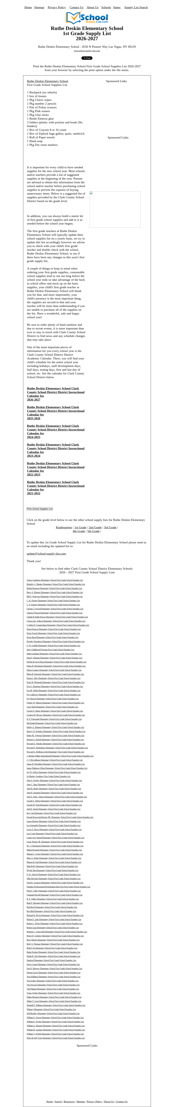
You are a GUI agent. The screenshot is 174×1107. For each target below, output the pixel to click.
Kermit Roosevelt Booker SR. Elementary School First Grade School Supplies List (60, 817)
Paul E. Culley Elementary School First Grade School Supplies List (54, 891)
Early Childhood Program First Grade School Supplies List (50, 649)
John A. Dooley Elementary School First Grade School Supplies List (54, 780)
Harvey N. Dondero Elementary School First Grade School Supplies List (56, 731)
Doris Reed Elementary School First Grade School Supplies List (52, 637)
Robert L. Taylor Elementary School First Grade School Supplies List (54, 923)
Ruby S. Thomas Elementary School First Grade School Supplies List (55, 944)
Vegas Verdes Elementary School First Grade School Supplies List (53, 993)
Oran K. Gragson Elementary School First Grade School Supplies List (55, 882)
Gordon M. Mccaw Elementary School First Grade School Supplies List (56, 715)
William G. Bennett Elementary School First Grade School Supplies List (56, 1026)
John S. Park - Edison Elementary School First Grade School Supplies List (57, 797)
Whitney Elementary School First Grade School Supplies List (51, 1009)
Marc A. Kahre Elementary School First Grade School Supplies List (54, 858)
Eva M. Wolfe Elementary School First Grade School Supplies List (53, 690)
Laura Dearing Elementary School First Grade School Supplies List (54, 821)
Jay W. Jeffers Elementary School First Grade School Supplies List (54, 772)
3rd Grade (110, 527)
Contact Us (76, 7)
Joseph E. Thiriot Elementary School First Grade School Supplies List (55, 801)
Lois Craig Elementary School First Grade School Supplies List (52, 833)
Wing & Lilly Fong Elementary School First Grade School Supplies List (56, 1038)
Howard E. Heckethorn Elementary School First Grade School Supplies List (57, 748)
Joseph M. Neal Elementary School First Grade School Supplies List (54, 805)
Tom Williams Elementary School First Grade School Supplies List (53, 977)
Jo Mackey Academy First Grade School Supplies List (48, 776)
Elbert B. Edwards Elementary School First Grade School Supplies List (55, 674)
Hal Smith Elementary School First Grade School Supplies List (52, 723)
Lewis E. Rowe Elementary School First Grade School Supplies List (54, 829)
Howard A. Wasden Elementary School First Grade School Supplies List (56, 743)
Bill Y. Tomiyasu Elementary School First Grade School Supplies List (55, 596)
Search (58, 1101)
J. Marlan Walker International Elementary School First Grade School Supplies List (60, 756)
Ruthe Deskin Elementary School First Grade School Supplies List (53, 952)
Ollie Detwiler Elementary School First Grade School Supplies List (54, 878)
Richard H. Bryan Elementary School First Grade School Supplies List (55, 915)
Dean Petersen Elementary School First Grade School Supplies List (54, 629)
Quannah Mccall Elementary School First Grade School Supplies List (54, 895)
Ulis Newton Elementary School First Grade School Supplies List (53, 985)
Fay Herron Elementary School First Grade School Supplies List (53, 699)
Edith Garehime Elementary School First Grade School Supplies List (54, 654)
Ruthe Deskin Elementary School (47, 81)
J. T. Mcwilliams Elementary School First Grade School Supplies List (55, 760)
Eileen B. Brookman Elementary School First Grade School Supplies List (56, 666)
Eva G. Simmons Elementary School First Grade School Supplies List (55, 686)
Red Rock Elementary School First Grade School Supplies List (52, 907)
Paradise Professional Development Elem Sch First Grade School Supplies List (58, 887)
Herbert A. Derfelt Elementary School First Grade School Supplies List (55, 739)
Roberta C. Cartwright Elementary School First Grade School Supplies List (57, 932)
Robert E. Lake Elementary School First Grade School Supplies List (54, 919)
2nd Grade (95, 527)
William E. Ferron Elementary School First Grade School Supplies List (55, 1017)
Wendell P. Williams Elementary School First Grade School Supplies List (56, 1005)
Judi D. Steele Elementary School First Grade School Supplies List (53, 809)
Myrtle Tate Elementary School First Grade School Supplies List (52, 870)
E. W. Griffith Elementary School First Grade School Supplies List (53, 645)
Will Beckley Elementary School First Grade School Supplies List (53, 1013)
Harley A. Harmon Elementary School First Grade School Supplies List (55, 727)
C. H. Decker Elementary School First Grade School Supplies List (53, 600)
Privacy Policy (57, 7)
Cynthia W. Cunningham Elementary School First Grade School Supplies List (58, 625)
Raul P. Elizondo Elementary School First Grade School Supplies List (55, 903)
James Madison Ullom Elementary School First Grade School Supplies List (57, 768)
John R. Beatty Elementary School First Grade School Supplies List (54, 788)
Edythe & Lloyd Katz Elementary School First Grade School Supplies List (56, 662)
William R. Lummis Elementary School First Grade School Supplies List (56, 1030)
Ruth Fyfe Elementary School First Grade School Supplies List (52, 948)
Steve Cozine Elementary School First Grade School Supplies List (53, 964)
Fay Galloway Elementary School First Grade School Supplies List (54, 694)
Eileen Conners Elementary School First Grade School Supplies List (54, 670)
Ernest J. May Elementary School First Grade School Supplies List (53, 678)
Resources (69, 1101)
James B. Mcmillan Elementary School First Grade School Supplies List (56, 764)
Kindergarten (64, 527)
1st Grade (80, 527)
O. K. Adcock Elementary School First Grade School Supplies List (53, 874)
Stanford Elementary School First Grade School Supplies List (51, 960)
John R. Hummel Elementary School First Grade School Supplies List (55, 793)
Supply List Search (136, 7)
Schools (106, 7)
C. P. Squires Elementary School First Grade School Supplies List (53, 604)
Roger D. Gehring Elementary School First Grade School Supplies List (55, 936)
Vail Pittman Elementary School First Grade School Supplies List (53, 989)
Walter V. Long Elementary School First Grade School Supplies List (54, 1001)
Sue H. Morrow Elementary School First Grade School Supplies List (54, 968)
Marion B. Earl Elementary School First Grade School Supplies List (54, 862)
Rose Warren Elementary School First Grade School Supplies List (53, 940)
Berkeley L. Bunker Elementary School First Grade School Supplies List (56, 584)
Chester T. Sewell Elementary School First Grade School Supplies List (55, 609)
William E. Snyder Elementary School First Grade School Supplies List (55, 1021)
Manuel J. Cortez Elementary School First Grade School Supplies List (55, 854)
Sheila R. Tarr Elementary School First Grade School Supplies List (53, 956)
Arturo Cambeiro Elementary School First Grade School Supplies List (55, 580)
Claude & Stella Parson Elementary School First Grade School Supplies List (57, 617)
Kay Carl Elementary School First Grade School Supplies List (51, 813)
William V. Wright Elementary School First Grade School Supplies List (55, 1034)
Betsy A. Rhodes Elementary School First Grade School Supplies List (55, 592)
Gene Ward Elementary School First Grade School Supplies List (52, 707)
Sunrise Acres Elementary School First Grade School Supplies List (53, 972)
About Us (93, 7)
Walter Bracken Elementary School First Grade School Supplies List (54, 997)
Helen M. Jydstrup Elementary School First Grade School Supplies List (55, 735)
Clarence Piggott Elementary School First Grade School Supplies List (54, 613)
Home (28, 7)
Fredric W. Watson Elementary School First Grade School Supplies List (55, 703)
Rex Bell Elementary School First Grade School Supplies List (51, 911)
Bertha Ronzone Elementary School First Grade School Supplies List (54, 588)
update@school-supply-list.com (46, 553)
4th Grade (79, 531)
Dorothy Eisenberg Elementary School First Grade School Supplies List (55, 641)
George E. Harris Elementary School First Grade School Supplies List (55, 711)
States (116, 7)
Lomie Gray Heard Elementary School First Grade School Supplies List (55, 838)
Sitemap (39, 7)
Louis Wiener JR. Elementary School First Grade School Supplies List (55, 842)
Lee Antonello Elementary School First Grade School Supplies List (53, 825)
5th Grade (93, 531)
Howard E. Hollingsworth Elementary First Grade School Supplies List (55, 752)
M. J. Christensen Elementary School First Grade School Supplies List (55, 846)
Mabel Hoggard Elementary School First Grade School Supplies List (54, 850)
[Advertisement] (114, 107)
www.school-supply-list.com (87, 50)
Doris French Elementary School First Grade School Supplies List (53, 633)
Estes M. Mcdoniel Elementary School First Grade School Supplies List (55, 682)
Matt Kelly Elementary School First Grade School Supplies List (52, 866)
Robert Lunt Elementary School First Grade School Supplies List (53, 927)
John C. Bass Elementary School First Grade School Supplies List (53, 784)
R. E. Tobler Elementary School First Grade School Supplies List (53, 899)
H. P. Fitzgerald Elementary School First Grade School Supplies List (54, 719)
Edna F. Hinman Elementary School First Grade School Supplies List (54, 658)
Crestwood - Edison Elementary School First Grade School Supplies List (56, 621)
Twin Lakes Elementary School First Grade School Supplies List (53, 981)
